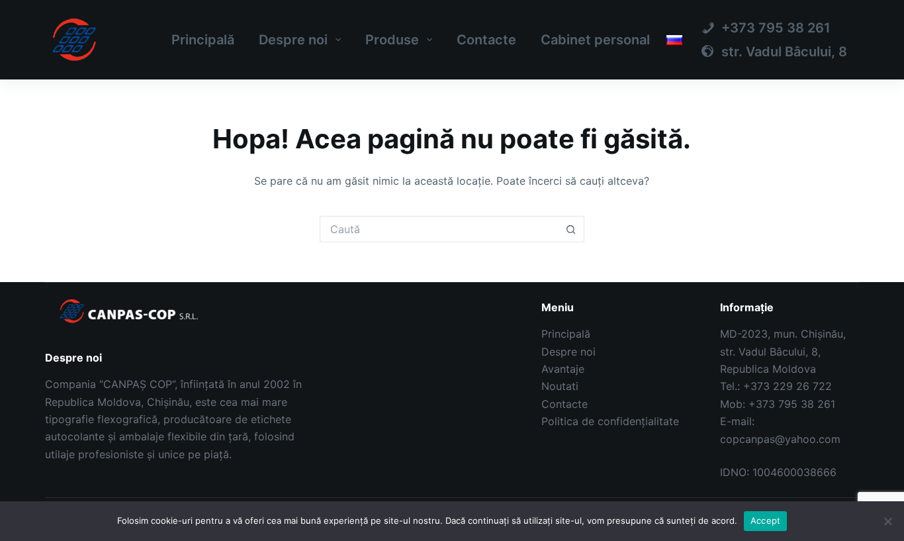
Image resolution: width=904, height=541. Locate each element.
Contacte (486, 40)
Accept (765, 520)
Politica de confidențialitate (610, 421)
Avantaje (562, 368)
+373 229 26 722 (787, 386)
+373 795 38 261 (791, 404)
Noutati (559, 386)
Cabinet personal (595, 40)
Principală (202, 40)
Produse (392, 40)
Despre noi (293, 40)
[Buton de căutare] (571, 229)
